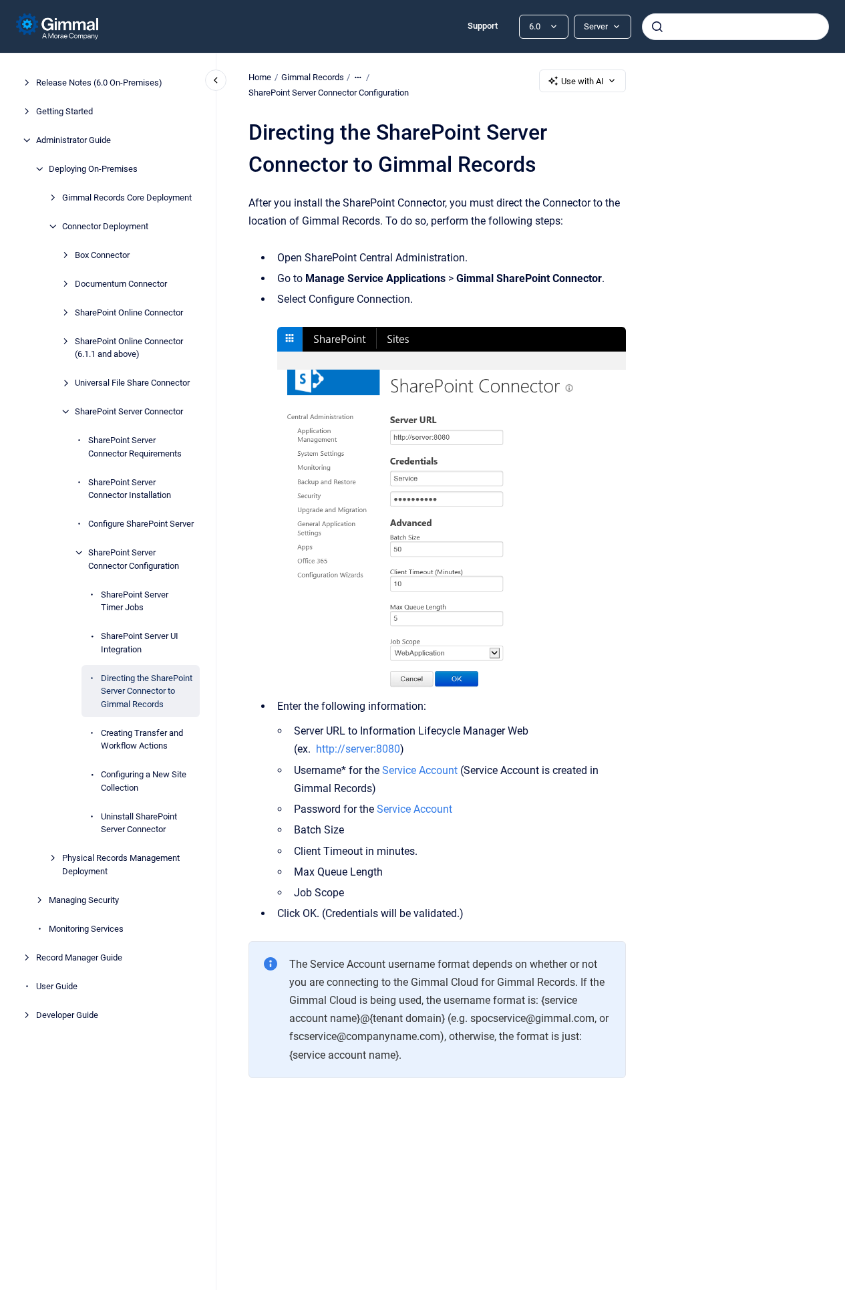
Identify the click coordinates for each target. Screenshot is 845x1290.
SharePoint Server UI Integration (139, 642)
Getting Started (64, 111)
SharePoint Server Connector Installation (129, 489)
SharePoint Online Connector (129, 312)
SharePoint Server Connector (129, 411)
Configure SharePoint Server (141, 524)
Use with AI (582, 81)
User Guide (56, 986)
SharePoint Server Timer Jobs (134, 601)
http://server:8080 (358, 749)
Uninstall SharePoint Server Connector (139, 823)
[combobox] (735, 26)
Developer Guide (67, 1015)
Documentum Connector (121, 284)
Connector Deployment (105, 226)
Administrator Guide (73, 140)
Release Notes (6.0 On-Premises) (99, 83)
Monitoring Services (86, 929)
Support (483, 26)
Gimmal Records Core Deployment (127, 197)
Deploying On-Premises (93, 169)
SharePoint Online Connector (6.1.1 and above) (129, 348)
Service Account (420, 770)
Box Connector (102, 255)
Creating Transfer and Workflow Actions (142, 739)
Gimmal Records (312, 77)
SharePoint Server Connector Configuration (133, 559)
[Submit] (657, 26)
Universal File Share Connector (132, 383)
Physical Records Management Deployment (121, 864)
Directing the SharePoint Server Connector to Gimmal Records (146, 691)
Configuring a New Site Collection (143, 781)
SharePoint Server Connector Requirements (135, 447)
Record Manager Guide (79, 957)
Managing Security (84, 900)
